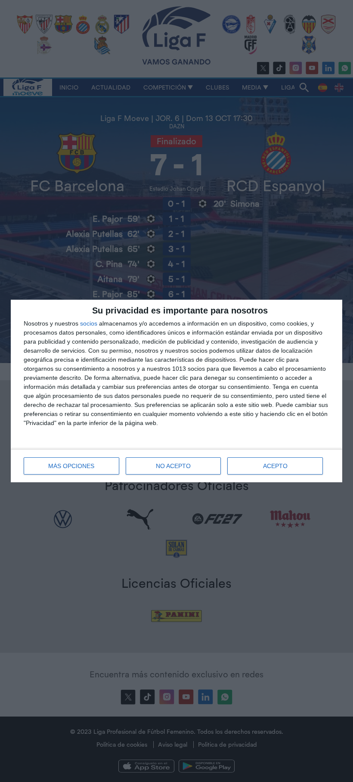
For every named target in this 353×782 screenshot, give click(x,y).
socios (88, 323)
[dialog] (176, 391)
